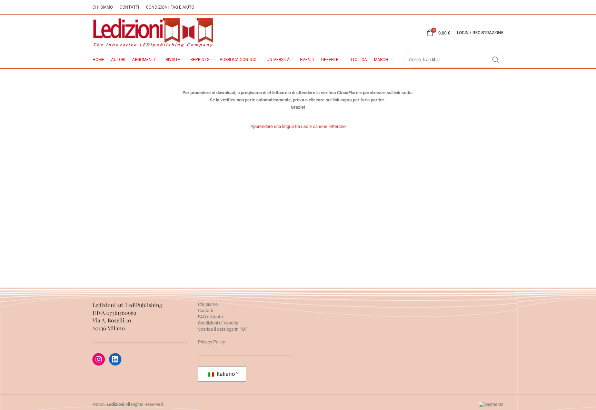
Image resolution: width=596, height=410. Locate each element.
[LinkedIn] (115, 359)
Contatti (205, 310)
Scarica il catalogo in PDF (223, 329)
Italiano (225, 374)
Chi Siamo (208, 304)
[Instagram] (98, 359)
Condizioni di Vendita (218, 323)
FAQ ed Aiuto (210, 316)
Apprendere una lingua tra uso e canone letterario (298, 126)
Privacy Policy (211, 341)
